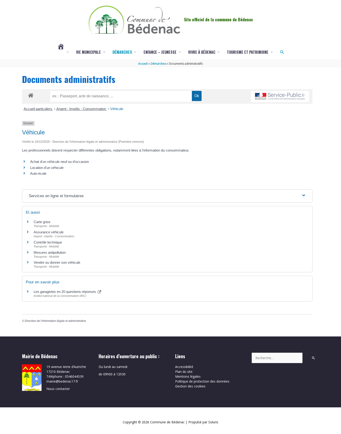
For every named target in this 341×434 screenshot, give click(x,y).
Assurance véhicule (49, 232)
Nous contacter (58, 388)
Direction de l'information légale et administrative (55, 321)
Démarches (122, 52)
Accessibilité (184, 366)
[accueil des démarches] (31, 94)
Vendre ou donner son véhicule (57, 262)
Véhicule (116, 109)
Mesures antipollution (50, 252)
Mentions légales (188, 376)
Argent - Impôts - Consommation (81, 109)
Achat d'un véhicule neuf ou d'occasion (59, 162)
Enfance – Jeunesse (160, 52)
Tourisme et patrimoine (247, 52)
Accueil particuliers (38, 109)
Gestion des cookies (190, 386)
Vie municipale (88, 52)
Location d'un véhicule (47, 168)
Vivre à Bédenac (201, 52)
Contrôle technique (48, 242)
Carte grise (42, 222)
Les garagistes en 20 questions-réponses (65, 292)
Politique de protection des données (202, 381)
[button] (282, 52)
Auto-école (38, 173)
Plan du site (184, 371)
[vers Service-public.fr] (280, 96)
